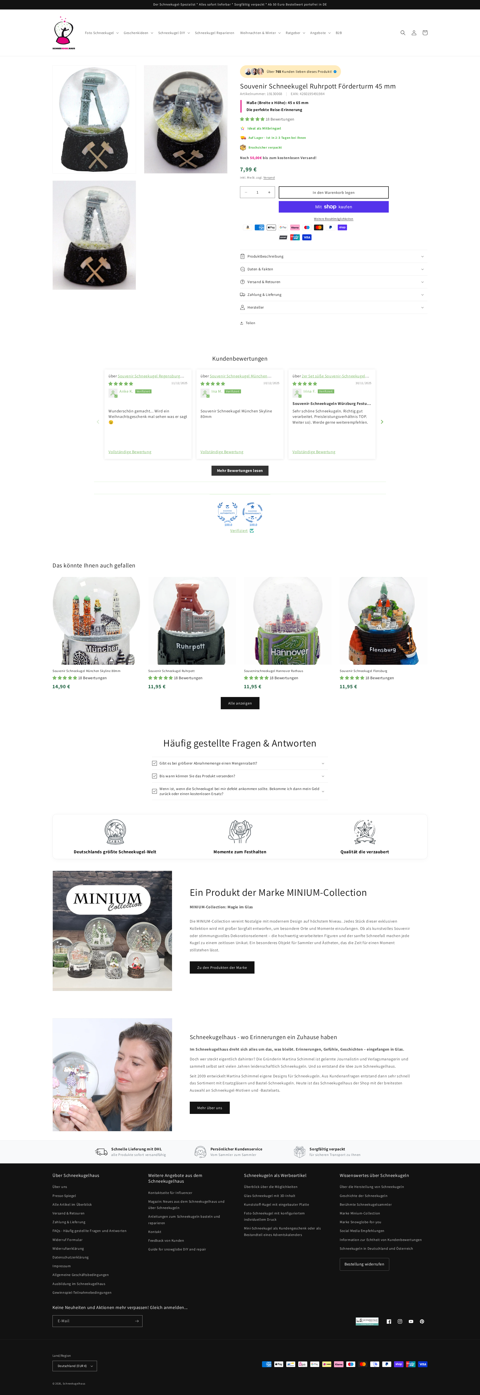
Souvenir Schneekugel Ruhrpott (171, 671)
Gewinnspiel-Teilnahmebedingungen (82, 1292)
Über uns (59, 1186)
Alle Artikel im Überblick (72, 1204)
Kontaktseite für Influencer (170, 1192)
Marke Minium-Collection (360, 1213)
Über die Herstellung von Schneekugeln (372, 1186)
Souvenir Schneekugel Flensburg (364, 671)
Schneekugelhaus (74, 1383)
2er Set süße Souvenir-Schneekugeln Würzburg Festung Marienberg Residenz (330, 378)
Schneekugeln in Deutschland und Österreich (376, 1248)
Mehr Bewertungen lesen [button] (240, 470)
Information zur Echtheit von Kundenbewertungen (381, 1239)
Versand (269, 177)
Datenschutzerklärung (70, 1257)
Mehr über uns (209, 1107)
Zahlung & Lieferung (68, 1222)
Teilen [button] (251, 323)
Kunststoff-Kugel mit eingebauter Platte (276, 1204)
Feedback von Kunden (166, 1240)
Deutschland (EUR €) (72, 1366)
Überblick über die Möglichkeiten (271, 1186)
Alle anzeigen (240, 703)
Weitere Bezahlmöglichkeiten (334, 219)
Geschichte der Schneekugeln (364, 1195)
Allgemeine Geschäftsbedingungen (80, 1274)
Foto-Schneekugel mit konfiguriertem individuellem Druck (274, 1216)
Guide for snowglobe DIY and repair (177, 1249)
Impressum (61, 1266)
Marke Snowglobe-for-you (361, 1222)
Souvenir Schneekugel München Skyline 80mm (86, 671)
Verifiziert (239, 530)
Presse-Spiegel (64, 1195)
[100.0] (228, 512)
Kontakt (154, 1231)
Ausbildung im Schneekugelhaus (78, 1283)
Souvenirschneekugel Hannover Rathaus (273, 671)
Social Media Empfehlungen (362, 1230)
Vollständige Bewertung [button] (129, 451)
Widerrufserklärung (68, 1248)
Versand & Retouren (68, 1213)
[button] (101, 33)
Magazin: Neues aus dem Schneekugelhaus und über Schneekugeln (186, 1204)
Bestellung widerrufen (364, 1264)
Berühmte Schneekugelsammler (366, 1204)
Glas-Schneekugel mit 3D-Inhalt (270, 1195)
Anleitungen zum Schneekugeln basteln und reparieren (184, 1219)
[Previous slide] (98, 421)
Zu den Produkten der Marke (222, 967)
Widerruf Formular (67, 1239)
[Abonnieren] (136, 1321)
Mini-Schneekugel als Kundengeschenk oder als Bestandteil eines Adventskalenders (282, 1231)
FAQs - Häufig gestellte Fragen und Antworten (89, 1230)
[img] (120, 383)
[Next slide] (382, 421)
